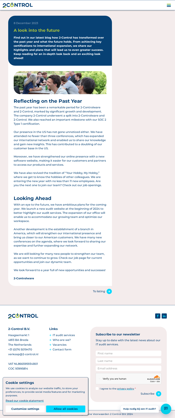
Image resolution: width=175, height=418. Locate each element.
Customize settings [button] (25, 408)
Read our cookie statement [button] (25, 400)
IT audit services (64, 335)
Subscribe (147, 393)
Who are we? (62, 340)
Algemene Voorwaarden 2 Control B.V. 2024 (106, 414)
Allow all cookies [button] (66, 408)
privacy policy (125, 388)
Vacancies (59, 344)
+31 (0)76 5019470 (20, 349)
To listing (99, 291)
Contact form (62, 349)
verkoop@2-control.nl (23, 354)
